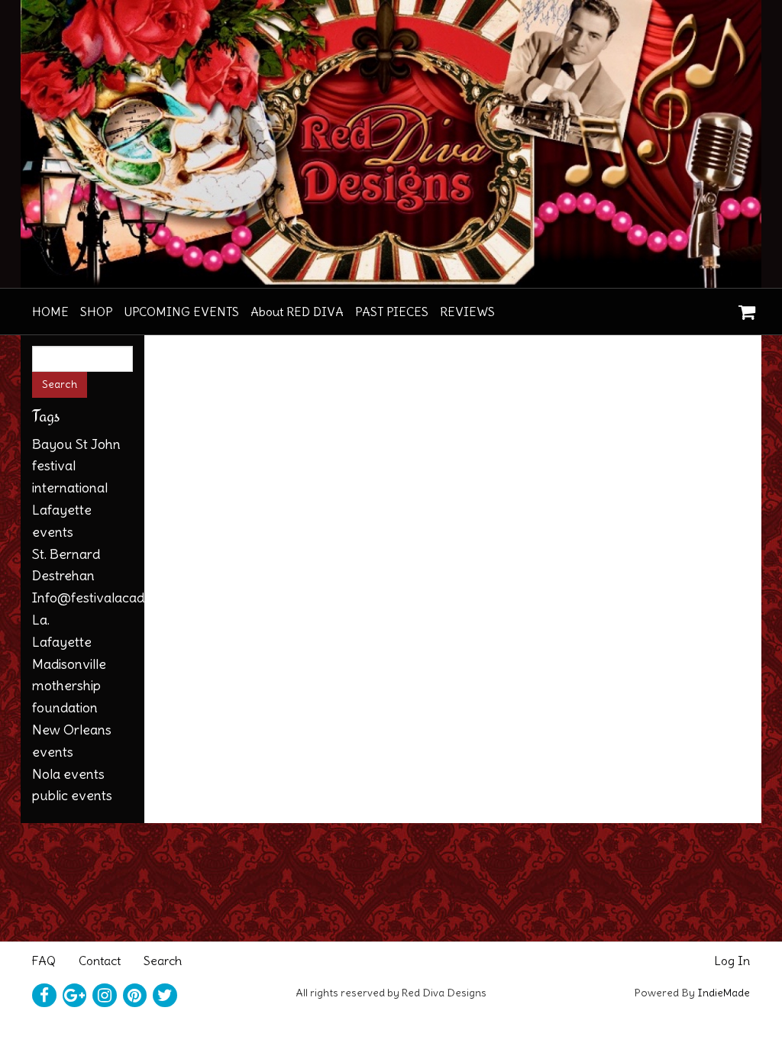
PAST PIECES (391, 311)
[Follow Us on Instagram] (104, 995)
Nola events (68, 774)
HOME (50, 311)
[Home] (391, 144)
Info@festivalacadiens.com (114, 597)
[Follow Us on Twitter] (165, 995)
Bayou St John (76, 444)
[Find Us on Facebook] (44, 995)
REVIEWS (467, 311)
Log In (732, 960)
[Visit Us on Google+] (75, 995)
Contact (100, 960)
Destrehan (63, 575)
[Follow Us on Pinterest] (135, 995)
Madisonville (69, 664)
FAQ (44, 960)
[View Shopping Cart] (743, 307)
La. (41, 619)
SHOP (96, 311)
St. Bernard (66, 554)
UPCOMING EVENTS (181, 311)
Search (163, 960)
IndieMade (723, 992)
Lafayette (62, 642)
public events (72, 795)
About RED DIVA (297, 311)
